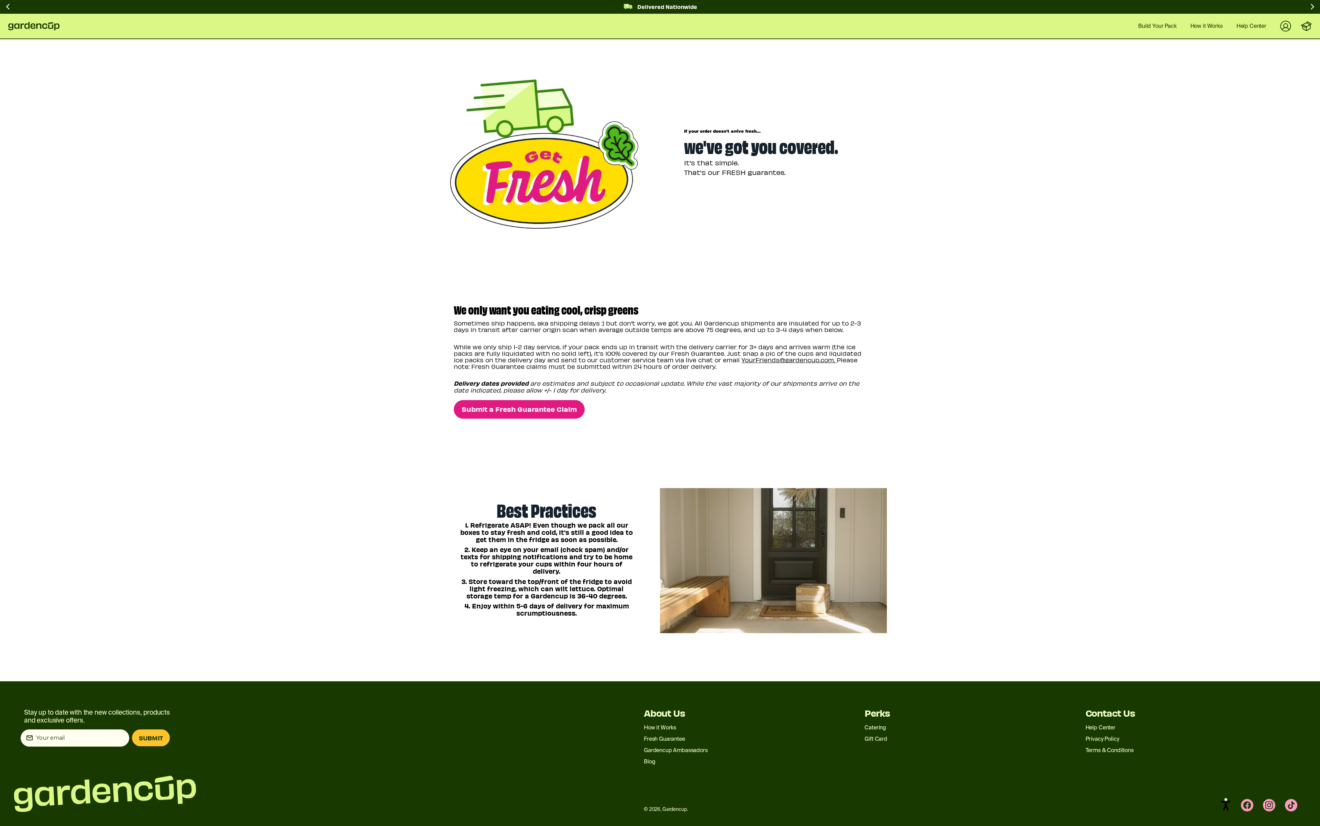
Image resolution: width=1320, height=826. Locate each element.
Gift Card (876, 738)
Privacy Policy (1102, 738)
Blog (649, 761)
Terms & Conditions (1110, 750)
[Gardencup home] (267, 793)
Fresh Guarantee (664, 738)
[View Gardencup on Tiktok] (1291, 805)
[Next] (1312, 8)
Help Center (1100, 727)
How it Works (660, 727)
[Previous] (8, 8)
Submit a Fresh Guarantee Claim (519, 409)
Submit (151, 738)
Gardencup (674, 809)
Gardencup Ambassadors (676, 750)
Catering (875, 727)
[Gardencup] (39, 26)
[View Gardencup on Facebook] (1247, 805)
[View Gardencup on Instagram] (1269, 805)
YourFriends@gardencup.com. (789, 359)
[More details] (660, 152)
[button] (1226, 804)
